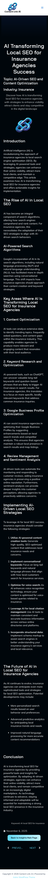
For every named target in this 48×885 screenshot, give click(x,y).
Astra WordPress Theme (24, 877)
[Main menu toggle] (42, 8)
